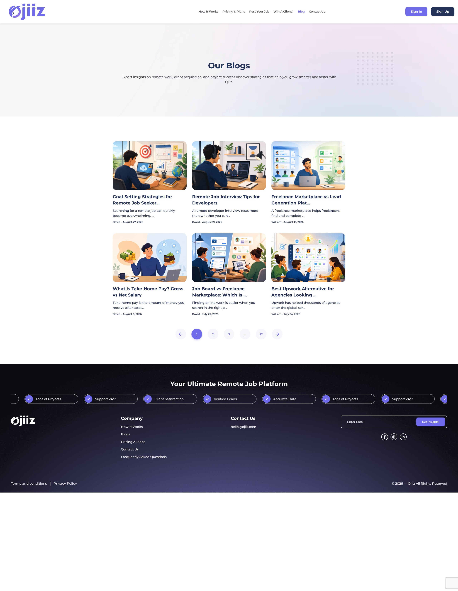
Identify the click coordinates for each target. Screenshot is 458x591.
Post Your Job (259, 11)
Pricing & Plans (234, 11)
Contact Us (317, 11)
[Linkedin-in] (403, 436)
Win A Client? (284, 11)
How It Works (208, 11)
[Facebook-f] (384, 436)
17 (261, 332)
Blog (301, 11)
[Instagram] (394, 436)
